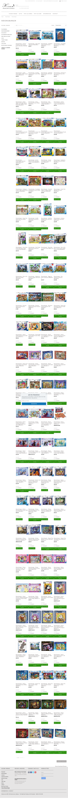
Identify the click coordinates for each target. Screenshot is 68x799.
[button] (34, 395)
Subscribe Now (34, 403)
